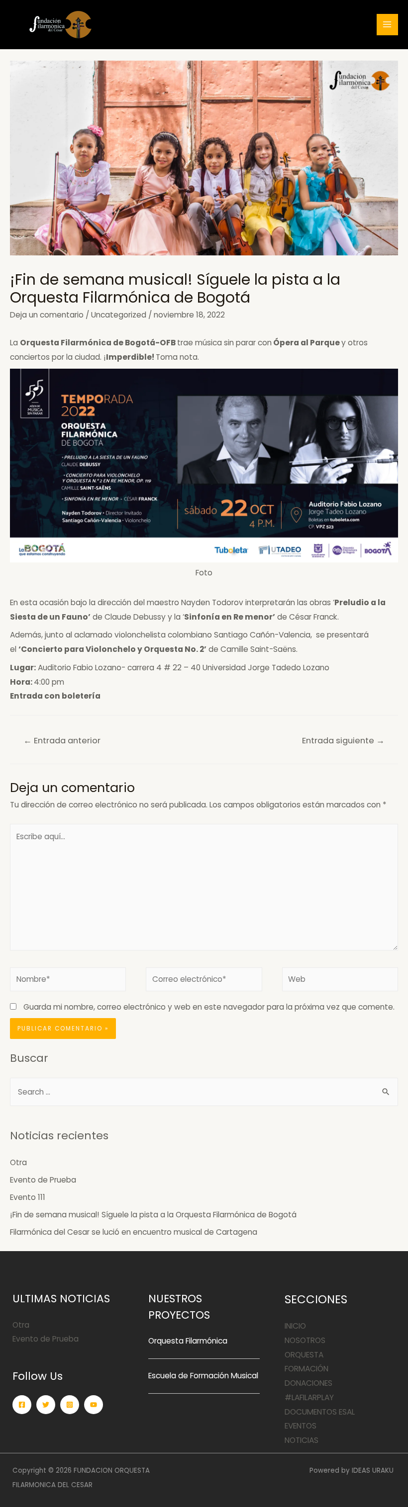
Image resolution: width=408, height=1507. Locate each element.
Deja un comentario (47, 315)
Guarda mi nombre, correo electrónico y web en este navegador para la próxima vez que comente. (209, 1007)
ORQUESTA (304, 1354)
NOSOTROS (305, 1340)
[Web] (340, 981)
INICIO (295, 1326)
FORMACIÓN (306, 1368)
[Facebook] (21, 1404)
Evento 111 (27, 1197)
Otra (18, 1162)
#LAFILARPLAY (309, 1397)
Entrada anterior (62, 740)
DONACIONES (308, 1383)
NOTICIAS (301, 1440)
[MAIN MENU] (387, 24)
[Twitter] (45, 1404)
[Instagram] (69, 1404)
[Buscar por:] (204, 1092)
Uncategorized (118, 315)
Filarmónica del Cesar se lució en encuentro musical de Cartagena (134, 1232)
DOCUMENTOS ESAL (320, 1412)
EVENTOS (300, 1426)
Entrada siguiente (343, 740)
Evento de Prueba (43, 1180)
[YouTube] (93, 1404)
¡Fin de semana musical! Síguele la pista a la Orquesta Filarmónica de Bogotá (153, 1214)
